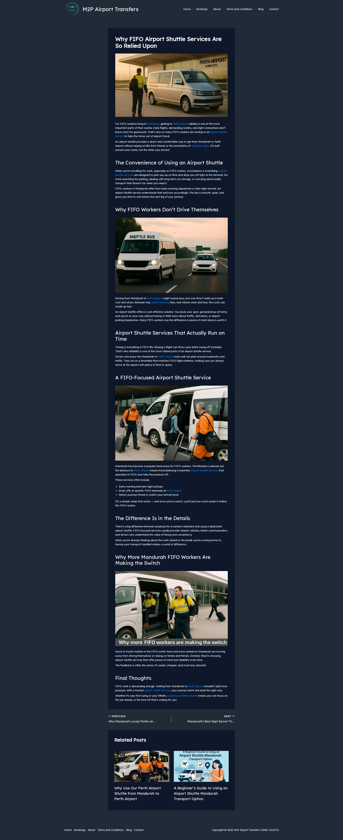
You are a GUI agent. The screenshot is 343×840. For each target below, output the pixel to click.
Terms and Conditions (239, 9)
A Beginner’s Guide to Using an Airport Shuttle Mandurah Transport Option (201, 793)
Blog (261, 9)
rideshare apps (200, 145)
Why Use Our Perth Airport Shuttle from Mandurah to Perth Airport (137, 793)
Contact (274, 9)
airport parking (160, 302)
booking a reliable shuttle (182, 695)
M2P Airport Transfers (110, 9)
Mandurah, (153, 123)
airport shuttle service (157, 690)
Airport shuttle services (204, 470)
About (217, 9)
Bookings (202, 9)
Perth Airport (180, 123)
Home (187, 9)
